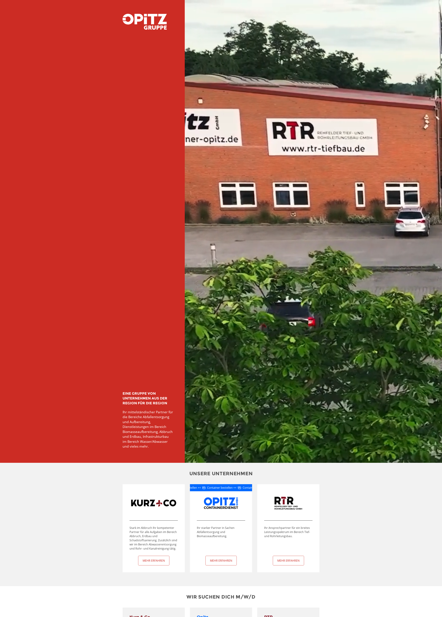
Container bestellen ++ (225, 488)
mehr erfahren (154, 560)
